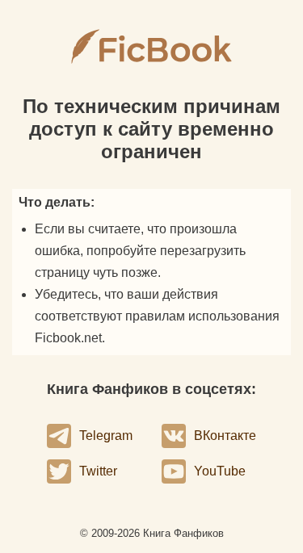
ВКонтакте (225, 435)
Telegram (106, 435)
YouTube (220, 471)
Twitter (98, 471)
